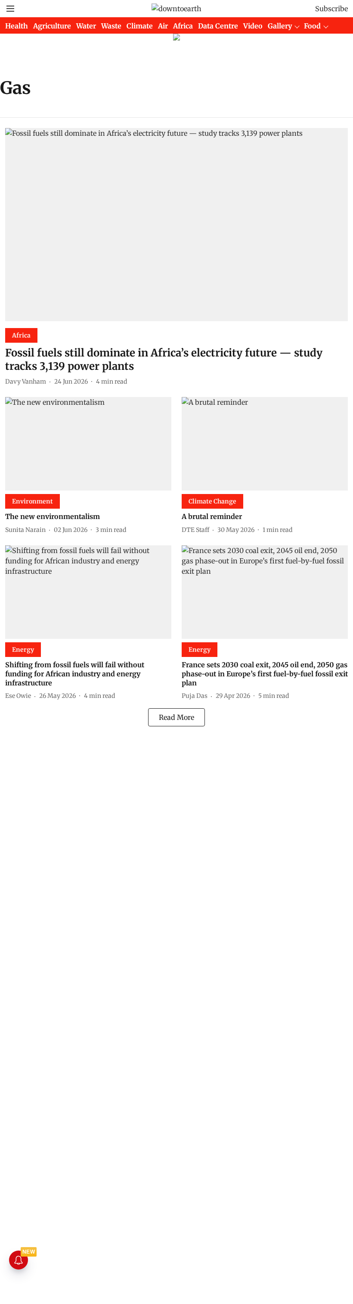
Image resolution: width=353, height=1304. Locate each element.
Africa (183, 26)
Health (16, 26)
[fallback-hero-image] (176, 224)
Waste (111, 26)
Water (86, 26)
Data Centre (218, 26)
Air (163, 26)
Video (253, 26)
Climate (140, 26)
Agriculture (52, 26)
